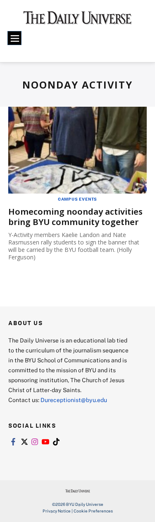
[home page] (77, 20)
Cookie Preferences (93, 510)
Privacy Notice (57, 510)
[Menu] (14, 38)
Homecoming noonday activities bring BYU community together (75, 216)
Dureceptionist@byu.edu (74, 399)
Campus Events (77, 198)
